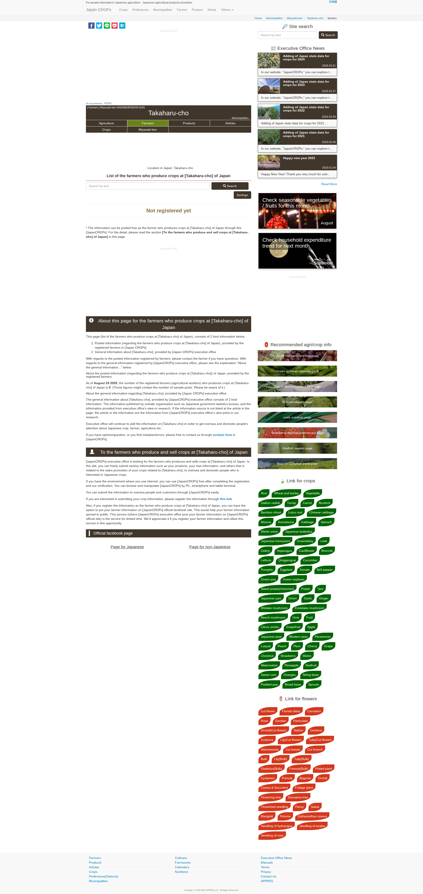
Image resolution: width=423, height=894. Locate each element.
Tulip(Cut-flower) (320, 740)
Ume (296, 617)
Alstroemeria (269, 749)
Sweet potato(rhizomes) (277, 589)
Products (189, 123)
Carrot (307, 503)
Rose (264, 721)
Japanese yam (271, 598)
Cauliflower (306, 550)
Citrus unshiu (270, 627)
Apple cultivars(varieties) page (297, 355)
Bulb (264, 759)
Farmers (148, 123)
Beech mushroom (273, 617)
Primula (287, 778)
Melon (307, 656)
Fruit (309, 617)
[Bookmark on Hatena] (122, 25)
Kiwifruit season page (297, 448)
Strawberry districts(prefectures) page (297, 433)
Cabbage (307, 522)
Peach (282, 646)
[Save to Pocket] (114, 25)
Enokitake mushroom (309, 608)
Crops (123, 9)
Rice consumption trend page (297, 463)
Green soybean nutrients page (297, 371)
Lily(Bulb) (280, 759)
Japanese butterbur (298, 531)
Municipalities (162, 9)
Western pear (298, 636)
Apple (311, 627)
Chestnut (267, 656)
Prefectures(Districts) (103, 876)
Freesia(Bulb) (298, 768)
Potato (305, 589)
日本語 (333, 1)
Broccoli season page (297, 402)
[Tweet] (99, 25)
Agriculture (106, 123)
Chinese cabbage (321, 512)
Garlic (308, 598)
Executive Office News (276, 858)
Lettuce (266, 560)
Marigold (267, 816)
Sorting (242, 195)
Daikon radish (270, 503)
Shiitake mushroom (274, 608)
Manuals (267, 862)
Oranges (290, 675)
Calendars (182, 867)
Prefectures (140, 9)
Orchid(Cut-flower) (274, 730)
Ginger (323, 598)
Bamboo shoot (271, 512)
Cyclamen (268, 778)
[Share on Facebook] (91, 25)
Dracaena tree (298, 797)
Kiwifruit (311, 665)
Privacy (266, 872)
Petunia (285, 816)
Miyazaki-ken (295, 18)
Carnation (314, 711)
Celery (265, 550)
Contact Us (268, 876)
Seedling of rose (272, 835)
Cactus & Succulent (274, 787)
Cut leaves (293, 749)
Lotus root (295, 512)
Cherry (312, 646)
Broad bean (293, 684)
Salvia (315, 807)
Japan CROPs (98, 9)
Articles (230, 123)
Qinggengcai (287, 560)
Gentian (280, 721)
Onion (292, 598)
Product (197, 9)
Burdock (324, 503)
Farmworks (183, 862)
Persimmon (323, 636)
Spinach (326, 522)
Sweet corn (268, 675)
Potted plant (323, 768)
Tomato (304, 569)
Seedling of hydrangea (276, 826)
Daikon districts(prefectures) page (297, 386)
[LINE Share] (107, 25)
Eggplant (286, 569)
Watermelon (269, 665)
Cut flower (268, 711)
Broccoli (326, 550)
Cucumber (310, 560)
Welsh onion (269, 531)
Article (212, 9)
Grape (328, 646)
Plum (297, 646)
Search (231, 186)
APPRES (267, 881)
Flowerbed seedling (274, 807)
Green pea (268, 579)
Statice (298, 730)
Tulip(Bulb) (301, 759)
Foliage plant (304, 787)
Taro (320, 589)
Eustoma (267, 740)
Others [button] (226, 9)
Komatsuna (286, 522)
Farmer (182, 9)
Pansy (299, 807)
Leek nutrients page (297, 417)
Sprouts (313, 684)
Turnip (291, 503)
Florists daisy (291, 711)
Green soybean (293, 579)
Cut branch (315, 749)
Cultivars (181, 858)
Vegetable (313, 493)
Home (258, 18)
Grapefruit (293, 627)
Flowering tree (271, 797)
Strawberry (288, 656)
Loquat (266, 646)
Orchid (322, 778)
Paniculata (300, 721)
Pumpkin (267, 569)
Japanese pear (271, 636)
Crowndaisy (305, 541)
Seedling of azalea (312, 826)
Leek (323, 541)
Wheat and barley (286, 493)
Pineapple (292, 665)
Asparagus (284, 550)
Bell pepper (325, 569)
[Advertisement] (168, 64)
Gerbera (316, 730)
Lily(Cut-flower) (290, 740)
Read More (329, 184)
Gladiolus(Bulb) (271, 768)
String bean (311, 675)
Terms (265, 867)
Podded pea (269, 684)
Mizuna (266, 522)
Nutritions (181, 872)
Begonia (305, 778)
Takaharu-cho (315, 18)
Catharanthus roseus (312, 816)
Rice (264, 493)
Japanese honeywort (275, 541)
